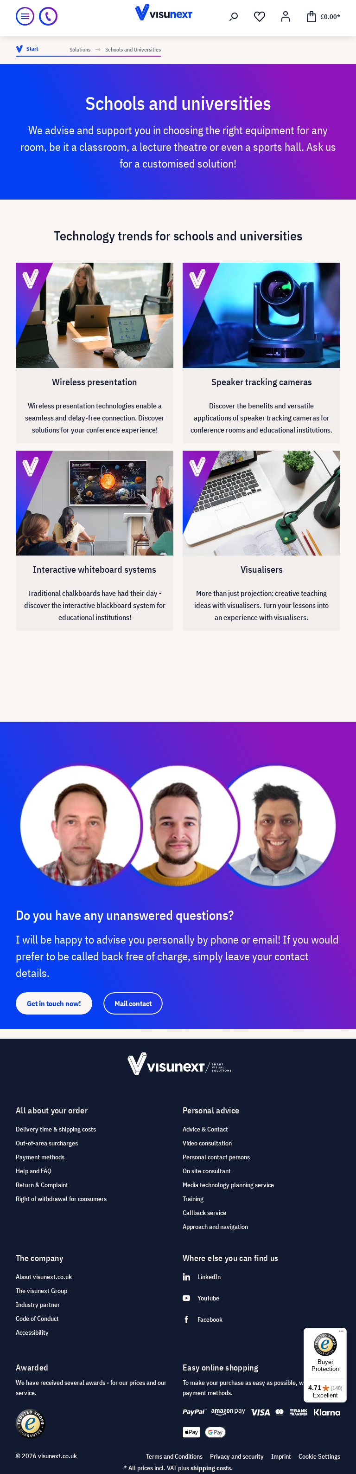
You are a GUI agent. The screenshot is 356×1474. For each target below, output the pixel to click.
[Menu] (25, 16)
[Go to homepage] (178, 16)
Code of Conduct (37, 1318)
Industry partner (38, 1304)
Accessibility (32, 1332)
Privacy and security (237, 1456)
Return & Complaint (42, 1185)
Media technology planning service (228, 1185)
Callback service (204, 1213)
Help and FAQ (33, 1171)
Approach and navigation (215, 1226)
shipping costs (211, 1468)
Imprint (281, 1456)
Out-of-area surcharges (47, 1143)
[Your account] (285, 16)
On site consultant (207, 1171)
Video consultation (207, 1143)
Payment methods (40, 1157)
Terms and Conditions (174, 1456)
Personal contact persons (216, 1157)
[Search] (233, 16)
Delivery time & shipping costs (56, 1129)
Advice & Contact (205, 1129)
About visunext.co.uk (44, 1277)
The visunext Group (41, 1291)
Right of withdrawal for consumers (61, 1199)
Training (193, 1199)
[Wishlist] (259, 16)
